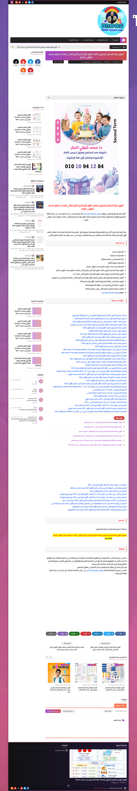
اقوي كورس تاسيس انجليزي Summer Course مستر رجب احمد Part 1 (23, 154)
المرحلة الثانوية (74, 40)
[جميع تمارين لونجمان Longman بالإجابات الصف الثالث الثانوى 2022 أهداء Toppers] (39, 223)
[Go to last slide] (50, 657)
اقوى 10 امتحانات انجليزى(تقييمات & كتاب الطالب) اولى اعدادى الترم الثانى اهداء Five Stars (95, 445)
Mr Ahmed (122, 783)
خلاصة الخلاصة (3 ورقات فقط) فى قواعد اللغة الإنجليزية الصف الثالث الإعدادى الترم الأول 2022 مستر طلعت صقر (23, 243)
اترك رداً (33, 384)
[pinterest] (19, 2)
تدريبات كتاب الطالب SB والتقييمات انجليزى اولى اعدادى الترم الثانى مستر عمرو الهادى (96, 440)
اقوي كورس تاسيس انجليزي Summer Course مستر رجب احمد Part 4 (59, 47)
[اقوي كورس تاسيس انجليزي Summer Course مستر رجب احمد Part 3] (36, 129)
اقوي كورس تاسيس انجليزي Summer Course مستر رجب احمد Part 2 (23, 142)
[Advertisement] (46, 20)
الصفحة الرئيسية (121, 2)
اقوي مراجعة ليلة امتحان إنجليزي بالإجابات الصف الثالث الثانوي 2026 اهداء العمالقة (27, 168)
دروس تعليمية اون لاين (92, 213)
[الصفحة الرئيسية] (123, 40)
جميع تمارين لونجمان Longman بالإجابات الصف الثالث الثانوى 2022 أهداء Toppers (23, 225)
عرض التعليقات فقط (68, 711)
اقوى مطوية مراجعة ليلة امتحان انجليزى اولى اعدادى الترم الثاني (102, 422)
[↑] (68, 785)
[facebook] (32, 2)
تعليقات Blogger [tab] (120, 705)
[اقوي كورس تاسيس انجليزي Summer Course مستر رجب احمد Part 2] (36, 142)
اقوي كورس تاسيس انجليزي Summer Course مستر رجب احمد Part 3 (23, 129)
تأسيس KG (115, 40)
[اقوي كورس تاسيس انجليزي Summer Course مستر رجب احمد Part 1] (36, 154)
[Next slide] (46, 657)
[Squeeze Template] (125, 788)
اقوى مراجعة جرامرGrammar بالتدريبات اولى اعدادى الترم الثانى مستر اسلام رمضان (97, 436)
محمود (35, 389)
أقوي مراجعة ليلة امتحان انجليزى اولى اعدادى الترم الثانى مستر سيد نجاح (100, 431)
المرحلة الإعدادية (88, 40)
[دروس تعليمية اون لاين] (112, 20)
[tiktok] (22, 2)
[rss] (16, 2)
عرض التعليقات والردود (52, 711)
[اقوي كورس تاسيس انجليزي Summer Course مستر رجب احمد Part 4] (36, 117)
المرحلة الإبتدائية (103, 40)
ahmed (35, 408)
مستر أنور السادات (32, 417)
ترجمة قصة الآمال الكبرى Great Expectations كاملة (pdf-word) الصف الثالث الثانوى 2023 (22, 190)
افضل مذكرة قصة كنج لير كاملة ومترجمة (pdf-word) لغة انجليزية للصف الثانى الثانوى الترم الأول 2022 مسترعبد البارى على (22, 261)
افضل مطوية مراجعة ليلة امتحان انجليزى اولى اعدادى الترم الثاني (102, 427)
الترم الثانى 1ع (85, 62)
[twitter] (29, 2)
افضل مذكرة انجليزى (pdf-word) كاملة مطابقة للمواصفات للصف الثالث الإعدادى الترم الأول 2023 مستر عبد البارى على (24, 208)
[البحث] (11, 2)
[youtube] (26, 2)
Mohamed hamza (32, 398)
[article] (67, 646)
